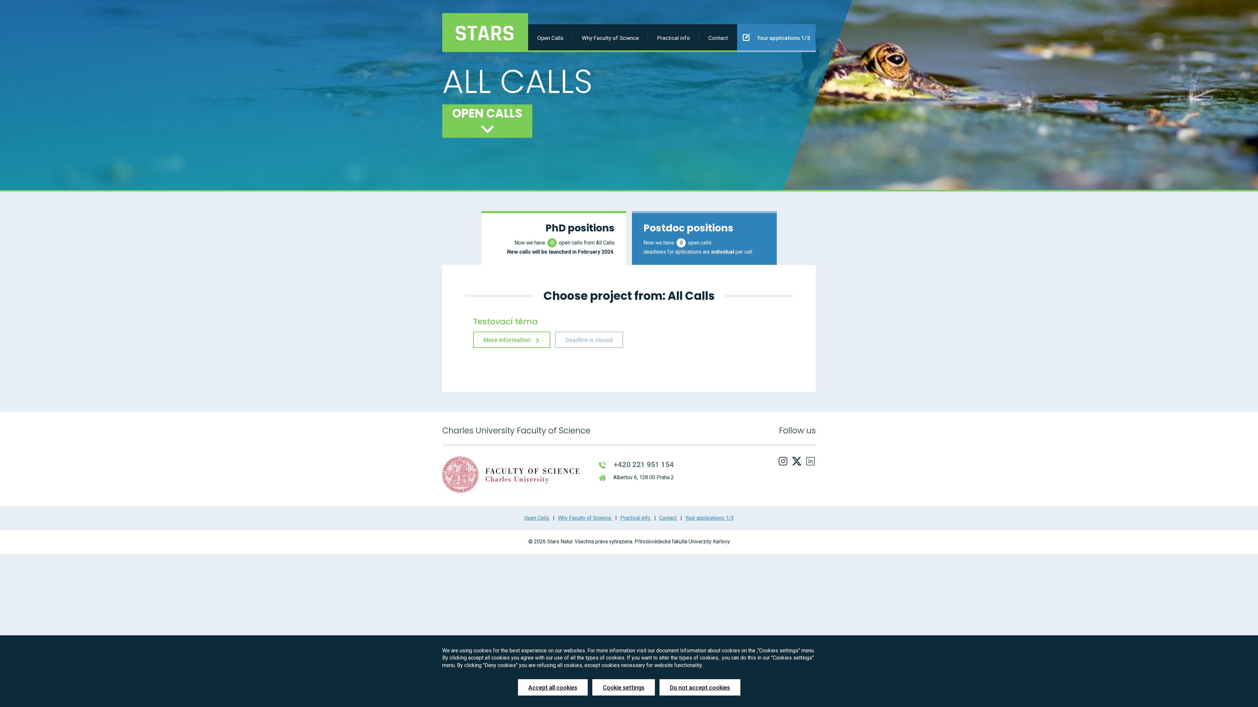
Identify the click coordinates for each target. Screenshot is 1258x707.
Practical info (673, 38)
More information (508, 339)
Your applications (783, 38)
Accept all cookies (552, 687)
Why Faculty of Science (610, 38)
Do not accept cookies (700, 687)
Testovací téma (505, 321)
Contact (718, 38)
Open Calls (550, 38)
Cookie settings (623, 687)
